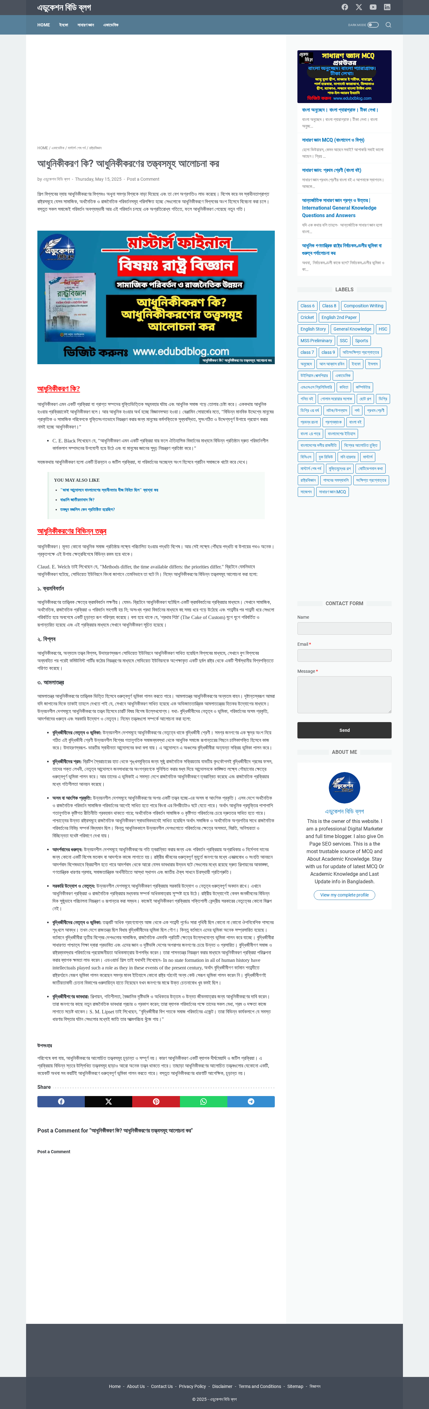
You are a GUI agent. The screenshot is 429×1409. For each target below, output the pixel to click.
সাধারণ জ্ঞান (86, 24)
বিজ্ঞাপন (315, 1386)
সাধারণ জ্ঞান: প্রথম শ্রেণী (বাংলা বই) (331, 170)
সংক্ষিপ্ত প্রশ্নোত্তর (371, 480)
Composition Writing (363, 305)
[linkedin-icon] (387, 7)
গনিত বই (307, 398)
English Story (313, 329)
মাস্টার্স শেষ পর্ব (311, 468)
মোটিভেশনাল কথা (370, 468)
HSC (383, 329)
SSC (344, 340)
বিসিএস (306, 456)
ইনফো (63, 24)
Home (43, 24)
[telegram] (251, 1101)
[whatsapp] (203, 1101)
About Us (136, 1386)
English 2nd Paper (339, 317)
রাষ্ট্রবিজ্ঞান (308, 480)
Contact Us (162, 1386)
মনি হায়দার (348, 456)
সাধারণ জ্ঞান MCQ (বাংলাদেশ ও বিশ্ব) (333, 140)
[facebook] (61, 1101)
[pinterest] (156, 1101)
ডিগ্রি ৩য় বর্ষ (310, 410)
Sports (361, 340)
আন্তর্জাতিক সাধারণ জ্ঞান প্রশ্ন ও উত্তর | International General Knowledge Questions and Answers (339, 207)
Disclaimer (222, 1386)
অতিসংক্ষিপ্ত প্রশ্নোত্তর (361, 352)
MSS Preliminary (316, 340)
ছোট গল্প (365, 398)
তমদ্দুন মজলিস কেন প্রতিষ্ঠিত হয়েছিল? (87, 509)
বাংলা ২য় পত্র (310, 433)
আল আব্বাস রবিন (331, 363)
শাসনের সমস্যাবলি (336, 480)
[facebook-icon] (344, 7)
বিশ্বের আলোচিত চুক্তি (360, 445)
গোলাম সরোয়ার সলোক (336, 398)
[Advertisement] (156, 90)
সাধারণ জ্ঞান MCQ (332, 491)
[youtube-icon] (373, 7)
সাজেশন (306, 491)
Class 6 (308, 305)
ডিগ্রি (383, 398)
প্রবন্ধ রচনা (309, 422)
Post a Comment (143, 179)
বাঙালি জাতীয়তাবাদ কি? (77, 499)
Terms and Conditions (260, 1386)
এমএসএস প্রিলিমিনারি (316, 387)
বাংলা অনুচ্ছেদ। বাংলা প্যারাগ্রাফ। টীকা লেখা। (340, 110)
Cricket (307, 317)
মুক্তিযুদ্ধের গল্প (340, 468)
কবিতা (343, 387)
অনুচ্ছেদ (306, 363)
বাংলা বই (355, 422)
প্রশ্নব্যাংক (333, 422)
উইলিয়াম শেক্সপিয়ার (314, 375)
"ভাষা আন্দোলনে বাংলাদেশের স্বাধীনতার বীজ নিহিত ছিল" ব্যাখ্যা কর (109, 489)
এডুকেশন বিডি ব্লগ (64, 7)
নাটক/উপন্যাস (336, 410)
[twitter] (108, 1101)
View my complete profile (344, 894)
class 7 (307, 352)
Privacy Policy (192, 1386)
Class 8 (329, 305)
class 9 (328, 352)
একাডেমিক (110, 24)
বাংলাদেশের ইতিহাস (341, 433)
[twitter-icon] (359, 7)
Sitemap (295, 1386)
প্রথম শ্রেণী (375, 410)
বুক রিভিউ (326, 456)
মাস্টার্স (367, 456)
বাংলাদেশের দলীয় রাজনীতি (319, 445)
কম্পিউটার (363, 387)
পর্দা (357, 410)
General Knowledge (352, 329)
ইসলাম (372, 363)
